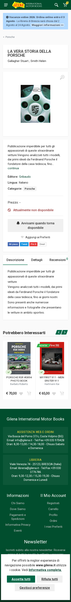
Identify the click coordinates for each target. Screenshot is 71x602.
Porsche (30, 188)
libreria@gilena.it (28, 468)
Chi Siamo (17, 503)
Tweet (24, 244)
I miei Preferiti (53, 526)
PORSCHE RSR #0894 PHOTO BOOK (19, 379)
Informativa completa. (45, 570)
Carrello (53, 509)
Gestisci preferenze (35, 588)
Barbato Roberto (19, 384)
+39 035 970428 (54, 440)
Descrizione (15, 260)
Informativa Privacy (17, 525)
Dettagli (36, 260)
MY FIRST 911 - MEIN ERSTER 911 (52, 379)
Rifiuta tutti (49, 579)
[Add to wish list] (21, 393)
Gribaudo (25, 176)
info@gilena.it (23, 440)
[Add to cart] (29, 393)
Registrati (53, 503)
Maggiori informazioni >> (48, 25)
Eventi (18, 530)
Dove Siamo (18, 509)
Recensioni (59, 259)
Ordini (53, 521)
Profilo (53, 515)
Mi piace (13, 244)
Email (42, 244)
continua (13, 168)
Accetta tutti (21, 579)
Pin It (33, 244)
